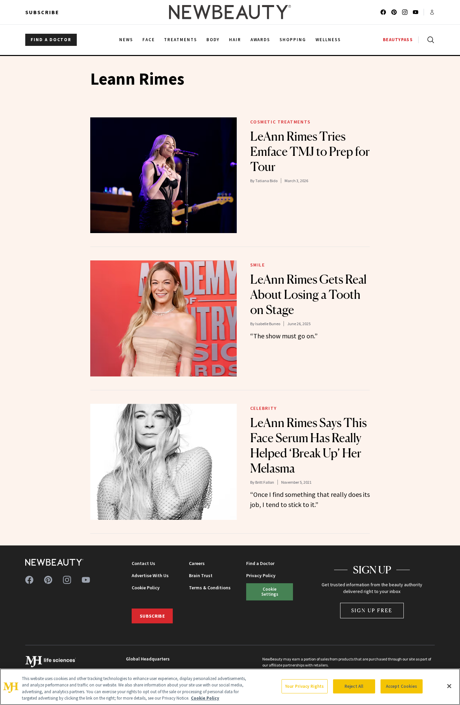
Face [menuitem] (148, 40)
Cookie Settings (269, 591)
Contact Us (143, 563)
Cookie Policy (146, 588)
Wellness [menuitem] (328, 40)
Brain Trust (200, 575)
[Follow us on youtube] (415, 12)
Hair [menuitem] (235, 40)
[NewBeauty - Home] (230, 12)
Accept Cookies (401, 686)
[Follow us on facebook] (383, 12)
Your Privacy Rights (304, 686)
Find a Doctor (260, 563)
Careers (197, 563)
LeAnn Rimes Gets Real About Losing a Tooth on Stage (308, 294)
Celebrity (263, 408)
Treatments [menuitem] (180, 40)
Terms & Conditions (210, 588)
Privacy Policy (260, 575)
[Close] (449, 686)
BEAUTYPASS (398, 40)
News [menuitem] (126, 40)
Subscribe (42, 12)
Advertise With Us (150, 575)
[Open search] (429, 40)
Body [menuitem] (213, 40)
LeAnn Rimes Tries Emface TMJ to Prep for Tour (310, 151)
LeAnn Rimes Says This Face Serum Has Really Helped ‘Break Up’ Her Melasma (308, 445)
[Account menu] (432, 12)
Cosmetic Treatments (280, 122)
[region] (230, 687)
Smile (257, 265)
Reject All (353, 686)
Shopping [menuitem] (293, 40)
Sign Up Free (372, 610)
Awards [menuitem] (260, 40)
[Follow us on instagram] (404, 12)
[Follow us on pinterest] (394, 12)
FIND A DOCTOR (51, 40)
